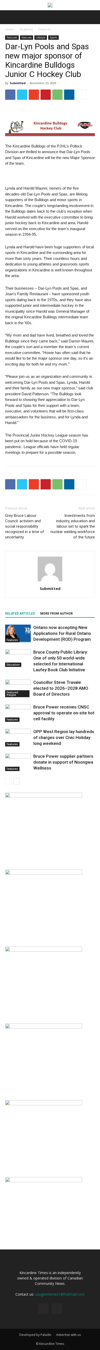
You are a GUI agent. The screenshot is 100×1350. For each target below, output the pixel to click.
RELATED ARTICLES (20, 613)
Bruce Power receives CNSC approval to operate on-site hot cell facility (63, 712)
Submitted (18, 83)
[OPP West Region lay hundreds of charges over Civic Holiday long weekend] (18, 737)
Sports (53, 37)
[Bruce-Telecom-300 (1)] (43, 950)
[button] (93, 17)
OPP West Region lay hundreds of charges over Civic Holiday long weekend (63, 737)
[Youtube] (57, 1309)
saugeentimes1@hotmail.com (60, 1294)
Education (13, 664)
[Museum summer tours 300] (43, 1027)
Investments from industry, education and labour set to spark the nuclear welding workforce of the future (73, 526)
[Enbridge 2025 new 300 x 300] (43, 1103)
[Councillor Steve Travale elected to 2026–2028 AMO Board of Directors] (18, 688)
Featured (26, 29)
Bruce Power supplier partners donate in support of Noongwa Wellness (63, 762)
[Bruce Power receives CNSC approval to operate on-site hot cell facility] (18, 713)
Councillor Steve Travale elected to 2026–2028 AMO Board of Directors (60, 688)
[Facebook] (43, 1309)
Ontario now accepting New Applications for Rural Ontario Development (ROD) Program (62, 633)
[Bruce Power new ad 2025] (50, 5)
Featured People (12, 694)
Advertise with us (68, 1335)
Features (44, 29)
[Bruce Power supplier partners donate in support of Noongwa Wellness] (18, 762)
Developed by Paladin (35, 1335)
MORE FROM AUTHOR (56, 613)
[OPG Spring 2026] (43, 873)
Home (9, 29)
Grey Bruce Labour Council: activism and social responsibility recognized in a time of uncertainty (24, 526)
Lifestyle (40, 37)
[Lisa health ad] (43, 796)
